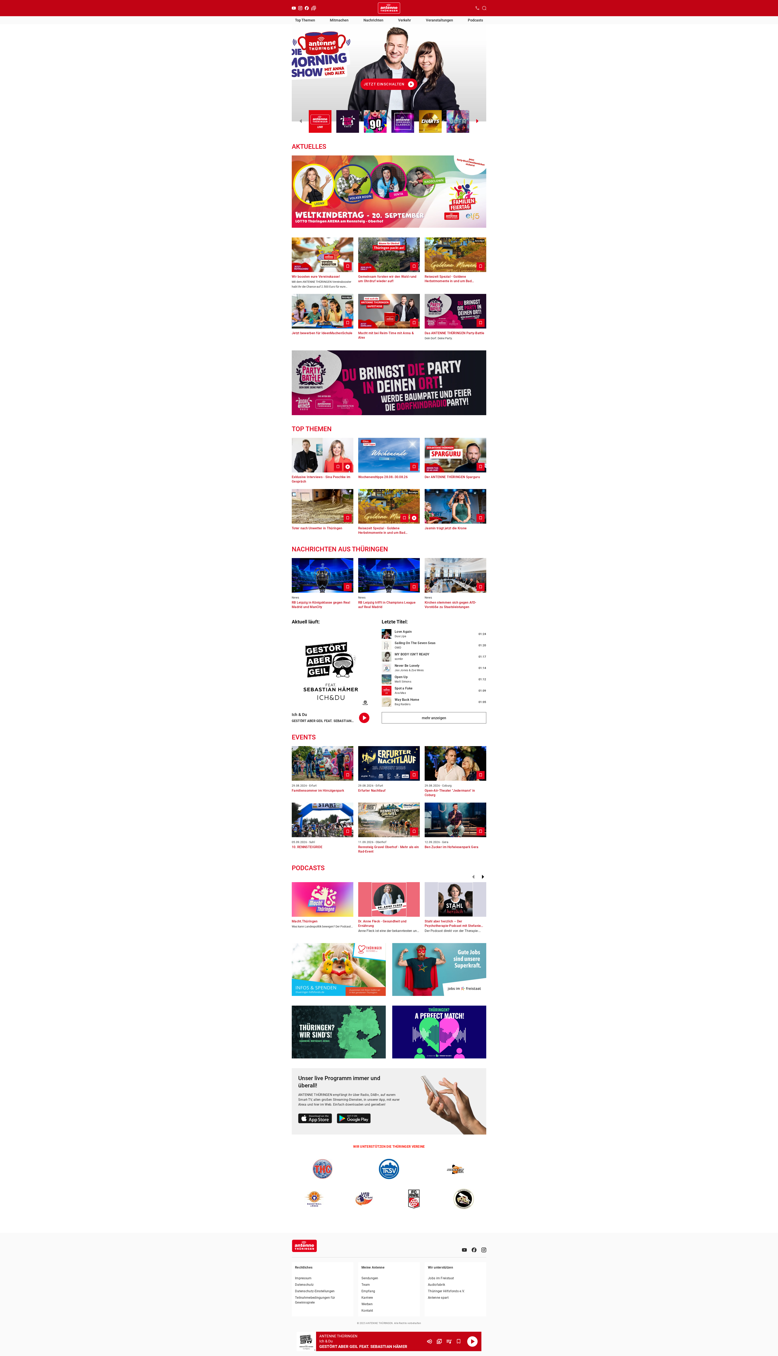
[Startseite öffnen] (389, 8)
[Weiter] (483, 877)
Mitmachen (339, 20)
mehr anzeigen (434, 718)
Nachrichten (373, 20)
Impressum (303, 1278)
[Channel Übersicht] (439, 1341)
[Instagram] (300, 8)
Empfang (368, 1291)
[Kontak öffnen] (477, 8)
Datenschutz (304, 1285)
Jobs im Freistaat (441, 1278)
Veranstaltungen (439, 20)
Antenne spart (438, 1298)
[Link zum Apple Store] (315, 1119)
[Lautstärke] (429, 1341)
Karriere (367, 1298)
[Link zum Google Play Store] (354, 1119)
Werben (367, 1304)
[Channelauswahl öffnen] (484, 8)
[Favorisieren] (458, 1341)
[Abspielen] (472, 1341)
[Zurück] (473, 877)
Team (365, 1285)
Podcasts (475, 20)
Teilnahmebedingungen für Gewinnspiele (315, 1300)
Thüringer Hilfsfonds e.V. (446, 1291)
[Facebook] (307, 8)
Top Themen (305, 20)
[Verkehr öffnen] (313, 8)
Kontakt (367, 1310)
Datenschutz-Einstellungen (315, 1291)
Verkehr (404, 20)
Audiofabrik (436, 1285)
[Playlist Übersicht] (449, 1341)
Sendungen (369, 1278)
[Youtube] (294, 8)
